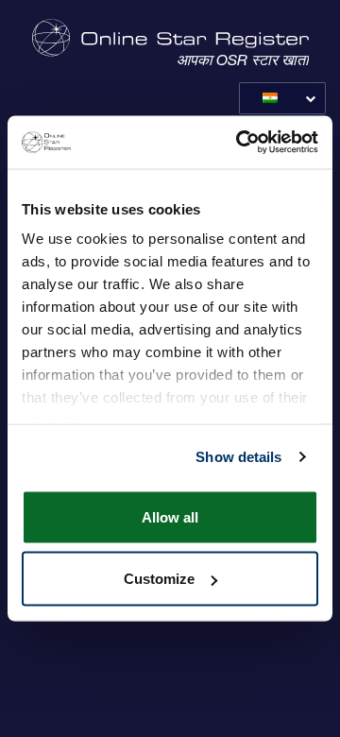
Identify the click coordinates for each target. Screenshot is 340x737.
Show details (238, 457)
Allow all (170, 516)
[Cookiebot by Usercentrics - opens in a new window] (240, 142)
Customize (159, 579)
